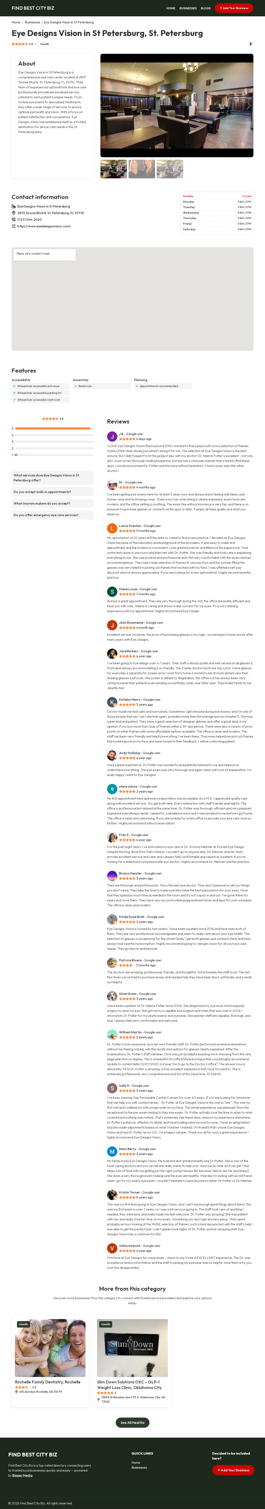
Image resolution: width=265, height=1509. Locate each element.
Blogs (206, 8)
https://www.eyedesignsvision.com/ (44, 226)
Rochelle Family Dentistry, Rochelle (48, 1381)
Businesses (188, 8)
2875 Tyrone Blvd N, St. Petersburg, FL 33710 (50, 213)
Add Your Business (235, 8)
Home (170, 8)
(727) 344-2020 (29, 219)
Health (44, 44)
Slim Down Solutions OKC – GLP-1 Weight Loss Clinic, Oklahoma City (129, 1384)
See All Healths (133, 1422)
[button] (248, 105)
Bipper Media (22, 1475)
